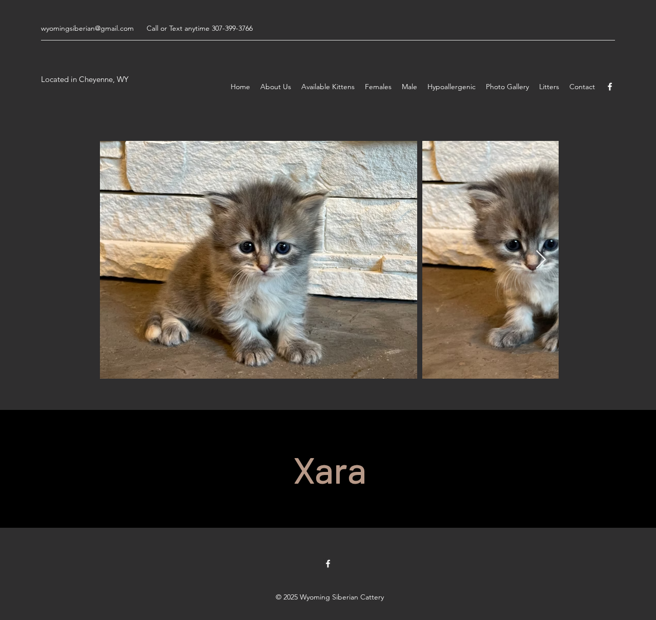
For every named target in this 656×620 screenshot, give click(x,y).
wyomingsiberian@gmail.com (87, 28)
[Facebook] (610, 86)
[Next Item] (541, 260)
